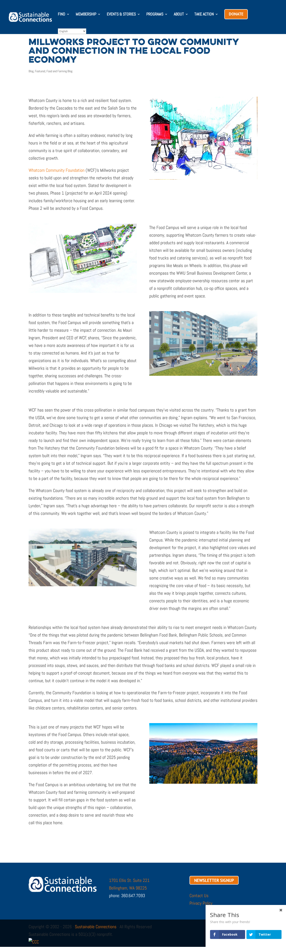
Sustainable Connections (95, 927)
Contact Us (198, 895)
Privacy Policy (200, 903)
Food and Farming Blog (59, 71)
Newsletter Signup (214, 880)
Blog (31, 71)
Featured (40, 71)
